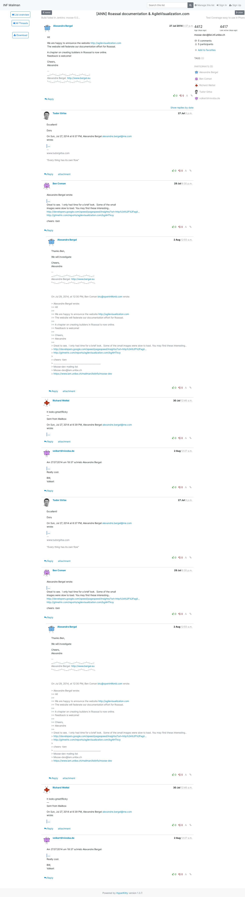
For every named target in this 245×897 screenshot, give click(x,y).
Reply (50, 99)
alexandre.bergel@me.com (117, 136)
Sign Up (236, 5)
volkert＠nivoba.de (63, 450)
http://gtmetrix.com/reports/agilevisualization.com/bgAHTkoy (80, 215)
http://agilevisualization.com (105, 43)
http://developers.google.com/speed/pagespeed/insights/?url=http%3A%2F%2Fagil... (93, 211)
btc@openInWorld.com (110, 296)
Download (21, 35)
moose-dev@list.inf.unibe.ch (209, 34)
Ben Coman (59, 183)
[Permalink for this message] (192, 95)
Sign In (223, 5)
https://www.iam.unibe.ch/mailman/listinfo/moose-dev (83, 373)
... (49, 145)
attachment (64, 174)
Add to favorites (207, 50)
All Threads (21, 23)
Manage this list (205, 5)
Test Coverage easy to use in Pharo (225, 17)
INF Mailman (11, 5)
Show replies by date (182, 107)
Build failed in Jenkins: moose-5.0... (60, 17)
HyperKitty (122, 892)
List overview (21, 14)
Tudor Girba (59, 113)
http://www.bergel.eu (78, 78)
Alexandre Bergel (63, 25)
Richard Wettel (61, 400)
